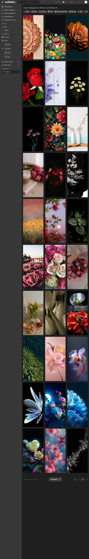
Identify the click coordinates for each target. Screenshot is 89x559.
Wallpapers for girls (10, 20)
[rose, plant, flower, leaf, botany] (77, 313)
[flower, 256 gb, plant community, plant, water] (33, 359)
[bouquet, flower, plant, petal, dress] (77, 267)
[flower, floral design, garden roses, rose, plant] (55, 405)
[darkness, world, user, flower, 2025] (33, 129)
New (5, 27)
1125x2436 (7, 48)
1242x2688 (7, 44)
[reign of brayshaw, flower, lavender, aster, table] (55, 83)
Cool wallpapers (8, 16)
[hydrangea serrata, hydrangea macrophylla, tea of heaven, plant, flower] (55, 175)
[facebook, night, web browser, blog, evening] (55, 221)
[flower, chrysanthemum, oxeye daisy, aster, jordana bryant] (77, 83)
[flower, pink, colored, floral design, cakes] (55, 359)
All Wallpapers (8, 6)
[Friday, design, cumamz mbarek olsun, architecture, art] (33, 267)
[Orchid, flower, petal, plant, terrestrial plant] (77, 359)
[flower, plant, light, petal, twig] (55, 451)
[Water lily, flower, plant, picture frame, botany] (55, 129)
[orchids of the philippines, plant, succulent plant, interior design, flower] (77, 221)
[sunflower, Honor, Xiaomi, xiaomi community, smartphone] (77, 405)
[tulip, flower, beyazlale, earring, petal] (55, 313)
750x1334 (7, 56)
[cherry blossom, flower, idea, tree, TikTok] (77, 175)
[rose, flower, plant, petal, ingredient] (33, 175)
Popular (6, 30)
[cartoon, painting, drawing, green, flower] (55, 37)
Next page (54, 479)
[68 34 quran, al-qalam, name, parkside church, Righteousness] (33, 221)
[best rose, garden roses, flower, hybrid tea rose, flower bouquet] (33, 83)
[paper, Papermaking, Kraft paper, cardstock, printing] (33, 37)
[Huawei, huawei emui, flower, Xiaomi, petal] (77, 37)
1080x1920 (7, 52)
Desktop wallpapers (10, 13)
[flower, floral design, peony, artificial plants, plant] (33, 451)
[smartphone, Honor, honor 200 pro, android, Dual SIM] (33, 405)
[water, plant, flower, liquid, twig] (77, 451)
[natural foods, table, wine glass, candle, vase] (33, 313)
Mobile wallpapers (9, 10)
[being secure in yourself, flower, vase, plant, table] (77, 129)
